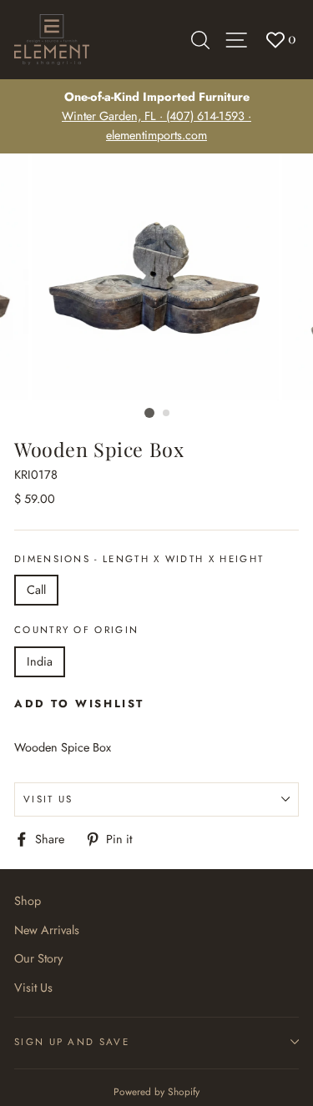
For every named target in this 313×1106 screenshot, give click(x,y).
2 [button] (167, 414)
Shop (27, 900)
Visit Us (48, 799)
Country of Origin (76, 629)
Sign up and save (71, 1041)
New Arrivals (46, 930)
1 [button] (149, 413)
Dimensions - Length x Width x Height (139, 559)
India (40, 661)
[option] (156, 116)
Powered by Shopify (156, 1091)
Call (36, 589)
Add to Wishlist (79, 703)
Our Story (38, 958)
